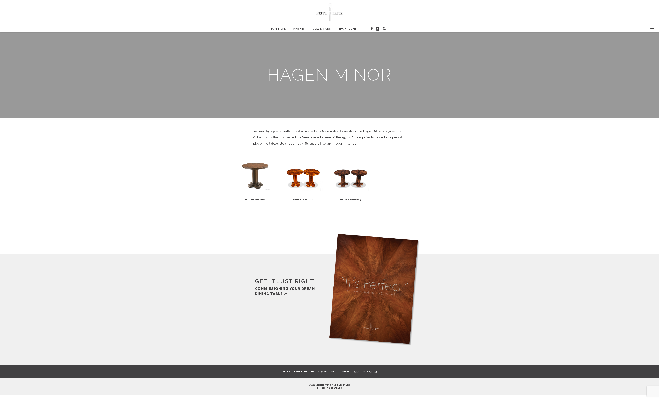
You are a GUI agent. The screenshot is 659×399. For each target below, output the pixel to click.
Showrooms (347, 28)
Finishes (299, 28)
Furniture (278, 28)
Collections (322, 28)
